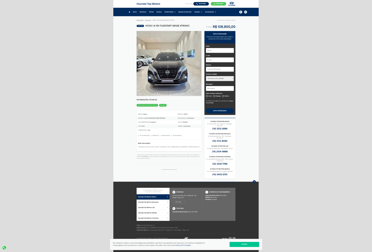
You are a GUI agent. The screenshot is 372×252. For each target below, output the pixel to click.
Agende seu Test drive (185, 12)
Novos (135, 12)
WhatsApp (219, 3)
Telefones (202, 3)
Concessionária (209, 12)
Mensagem (209, 84)
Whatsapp (218, 96)
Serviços (158, 12)
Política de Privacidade (183, 245)
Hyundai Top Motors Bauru (147, 197)
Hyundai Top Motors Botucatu (148, 202)
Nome (208, 46)
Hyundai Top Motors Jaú (146, 207)
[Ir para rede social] (240, 12)
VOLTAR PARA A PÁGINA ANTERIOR (226, 20)
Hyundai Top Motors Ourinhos (148, 218)
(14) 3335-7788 (219, 164)
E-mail (208, 55)
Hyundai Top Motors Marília (147, 213)
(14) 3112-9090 (219, 141)
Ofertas (151, 12)
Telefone (208, 65)
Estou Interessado (219, 111)
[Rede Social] (230, 238)
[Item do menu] (129, 12)
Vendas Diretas (168, 12)
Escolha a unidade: (211, 74)
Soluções (197, 12)
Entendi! (244, 244)
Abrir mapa (178, 202)
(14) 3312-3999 (219, 129)
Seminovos (143, 12)
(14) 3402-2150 (219, 174)
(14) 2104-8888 (220, 152)
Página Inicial (140, 20)
